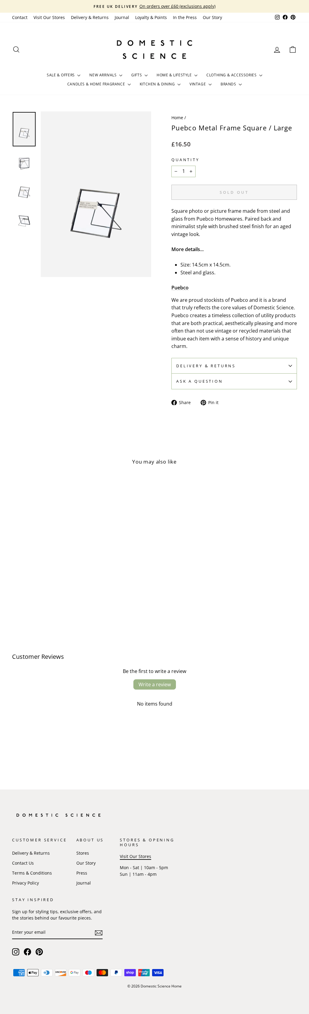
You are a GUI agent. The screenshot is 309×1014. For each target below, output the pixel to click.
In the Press (185, 17)
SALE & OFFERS (61, 75)
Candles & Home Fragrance (96, 84)
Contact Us (23, 863)
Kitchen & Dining (158, 84)
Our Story (212, 17)
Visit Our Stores (49, 17)
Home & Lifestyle (175, 75)
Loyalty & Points (151, 17)
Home (177, 117)
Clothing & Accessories (232, 75)
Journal (122, 17)
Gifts (137, 75)
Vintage (198, 84)
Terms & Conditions (32, 873)
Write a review (155, 684)
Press (81, 873)
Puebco (180, 287)
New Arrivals (103, 75)
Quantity (185, 159)
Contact (19, 17)
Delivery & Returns (90, 17)
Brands (229, 84)
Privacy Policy (25, 883)
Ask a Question (199, 381)
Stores (82, 853)
